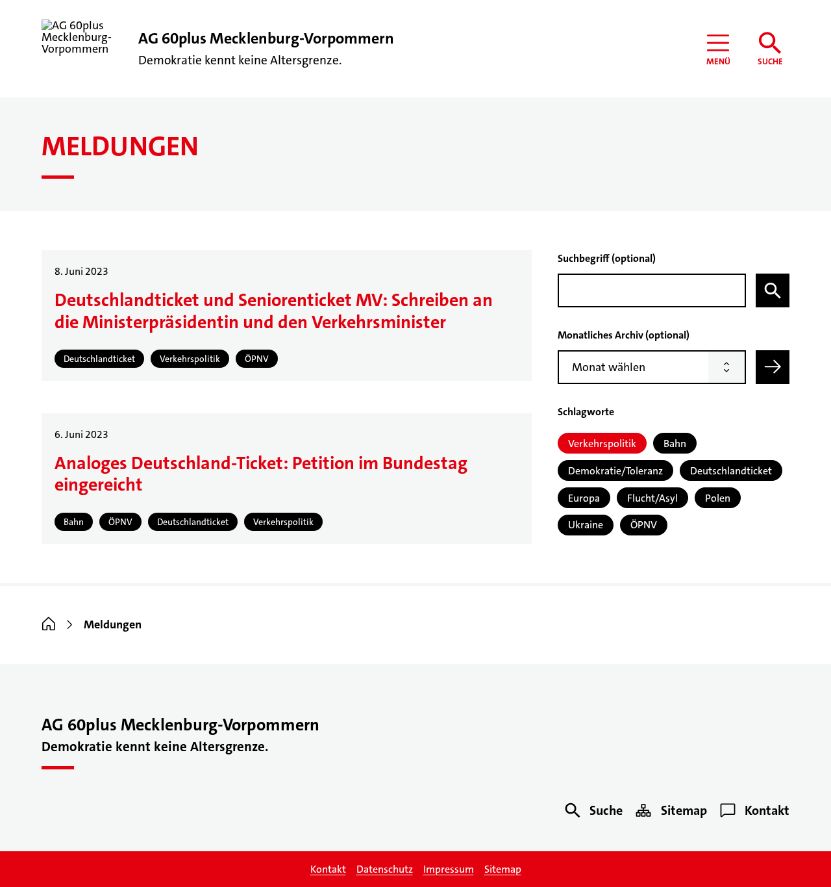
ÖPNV (643, 525)
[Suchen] (772, 290)
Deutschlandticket (731, 471)
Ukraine (585, 525)
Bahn (675, 443)
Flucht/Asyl (652, 498)
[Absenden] (772, 367)
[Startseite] (49, 624)
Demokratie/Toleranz (615, 471)
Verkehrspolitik (602, 443)
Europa (584, 498)
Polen (717, 498)
